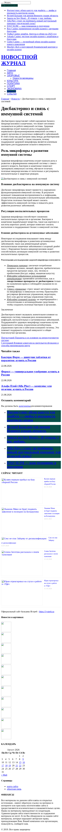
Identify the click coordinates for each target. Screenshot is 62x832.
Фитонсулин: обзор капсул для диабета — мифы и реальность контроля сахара (31, 11)
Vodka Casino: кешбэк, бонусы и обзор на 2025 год (32, 34)
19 (10, 765)
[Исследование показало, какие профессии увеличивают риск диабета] (6, 727)
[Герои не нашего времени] (6, 674)
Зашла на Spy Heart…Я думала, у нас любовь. (29, 18)
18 (6, 765)
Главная (11, 70)
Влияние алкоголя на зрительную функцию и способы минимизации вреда (30, 344)
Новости (11, 91)
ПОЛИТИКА (13, 83)
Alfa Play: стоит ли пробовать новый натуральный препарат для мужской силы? (32, 22)
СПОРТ (11, 86)
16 (23, 762)
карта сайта (12, 786)
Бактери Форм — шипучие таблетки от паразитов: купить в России (26, 359)
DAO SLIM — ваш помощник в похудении (28, 26)
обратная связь (14, 789)
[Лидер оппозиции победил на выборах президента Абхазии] (6, 738)
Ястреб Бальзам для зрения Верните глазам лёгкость (32, 15)
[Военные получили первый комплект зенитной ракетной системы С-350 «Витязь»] (6, 685)
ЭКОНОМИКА (14, 88)
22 (20, 765)
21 (17, 765)
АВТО (10, 73)
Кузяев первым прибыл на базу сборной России (50, 481)
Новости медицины (23, 78)
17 (3, 765)
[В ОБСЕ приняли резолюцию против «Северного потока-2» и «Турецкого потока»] (6, 631)
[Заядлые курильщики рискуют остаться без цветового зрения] (6, 717)
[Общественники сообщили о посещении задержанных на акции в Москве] (6, 695)
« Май (4, 775)
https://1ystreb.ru (46, 611)
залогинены (24, 406)
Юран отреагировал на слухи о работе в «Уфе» (51, 583)
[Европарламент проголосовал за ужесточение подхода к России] (6, 642)
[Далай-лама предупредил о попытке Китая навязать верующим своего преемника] (6, 706)
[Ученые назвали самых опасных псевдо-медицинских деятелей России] (6, 652)
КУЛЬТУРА (12, 81)
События (12, 94)
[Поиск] (2, 3)
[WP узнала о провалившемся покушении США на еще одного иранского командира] (6, 663)
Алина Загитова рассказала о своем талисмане (51, 553)
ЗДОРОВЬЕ (13, 75)
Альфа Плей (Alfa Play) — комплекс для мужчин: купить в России (26, 387)
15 (20, 762)
